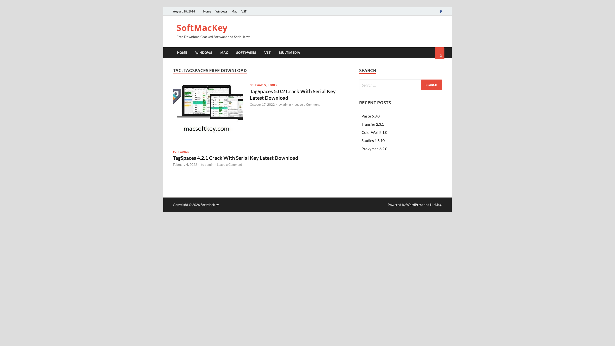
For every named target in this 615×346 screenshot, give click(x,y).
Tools (272, 85)
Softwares (246, 53)
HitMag (435, 205)
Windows (221, 11)
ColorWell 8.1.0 (374, 132)
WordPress (414, 205)
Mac (234, 11)
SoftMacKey (202, 28)
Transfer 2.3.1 (373, 124)
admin (287, 104)
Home (207, 11)
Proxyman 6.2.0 (374, 148)
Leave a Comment (307, 104)
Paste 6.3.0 (371, 116)
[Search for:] (400, 85)
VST (243, 11)
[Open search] (439, 53)
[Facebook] (441, 11)
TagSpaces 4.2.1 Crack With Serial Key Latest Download (235, 158)
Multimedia (289, 53)
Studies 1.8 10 (373, 140)
